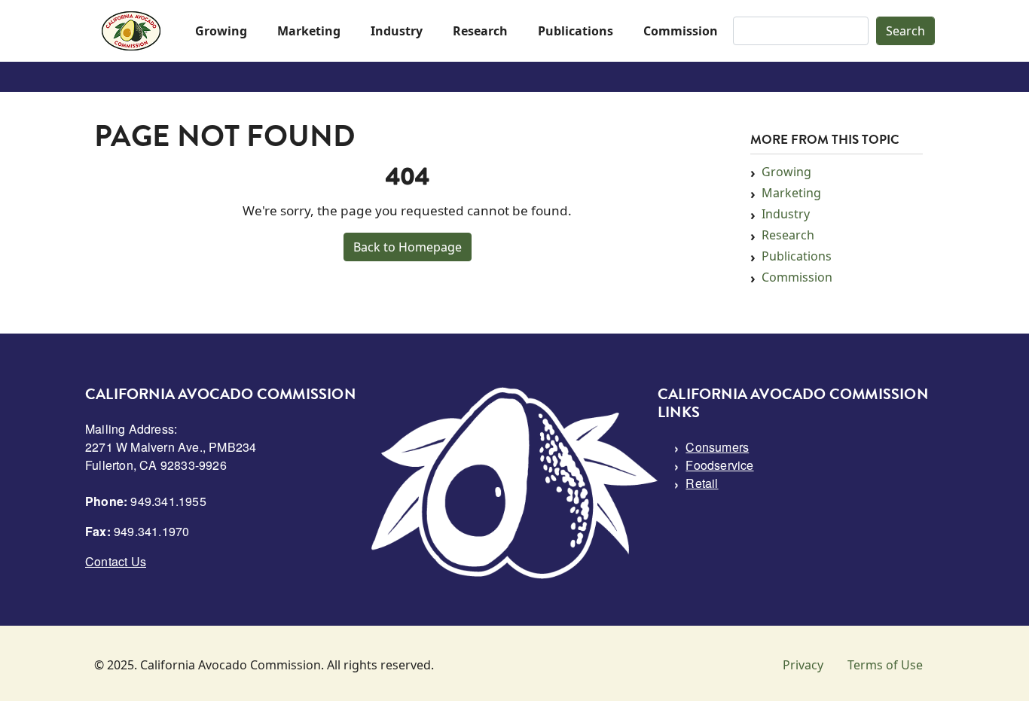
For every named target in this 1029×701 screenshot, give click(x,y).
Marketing (308, 31)
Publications (575, 31)
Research (480, 31)
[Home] (131, 31)
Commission (680, 31)
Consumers (717, 447)
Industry (397, 31)
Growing (221, 31)
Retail (701, 483)
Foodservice (719, 465)
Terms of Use (885, 665)
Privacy (803, 665)
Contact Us (115, 561)
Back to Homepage (407, 247)
